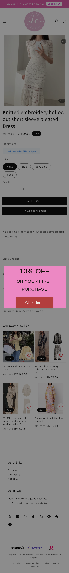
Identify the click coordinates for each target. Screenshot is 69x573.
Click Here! (34, 303)
